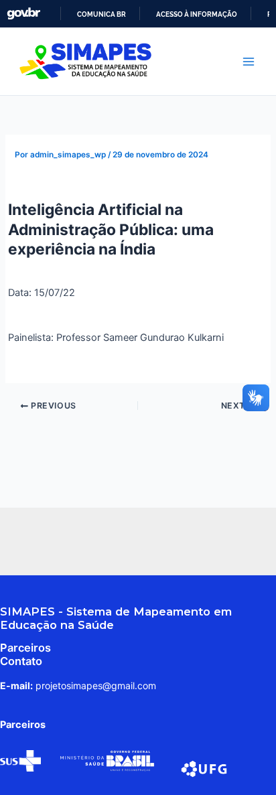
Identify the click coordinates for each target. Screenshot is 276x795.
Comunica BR (101, 14)
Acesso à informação (196, 14)
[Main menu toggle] (248, 62)
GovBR (23, 13)
